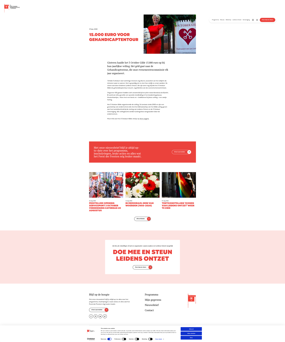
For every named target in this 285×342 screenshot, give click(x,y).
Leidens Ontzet (236, 20)
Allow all (191, 329)
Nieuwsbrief (152, 305)
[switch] (124, 339)
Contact (149, 310)
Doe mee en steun (267, 20)
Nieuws (222, 20)
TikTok (105, 316)
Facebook (91, 316)
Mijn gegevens (153, 299)
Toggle (257, 19)
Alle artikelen (140, 218)
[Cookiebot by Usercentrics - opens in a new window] (90, 339)
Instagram (96, 316)
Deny (191, 337)
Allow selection (191, 333)
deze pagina (144, 119)
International (252, 19)
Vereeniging (246, 20)
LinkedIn (100, 316)
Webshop (228, 20)
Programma (215, 20)
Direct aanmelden (179, 152)
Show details (158, 339)
